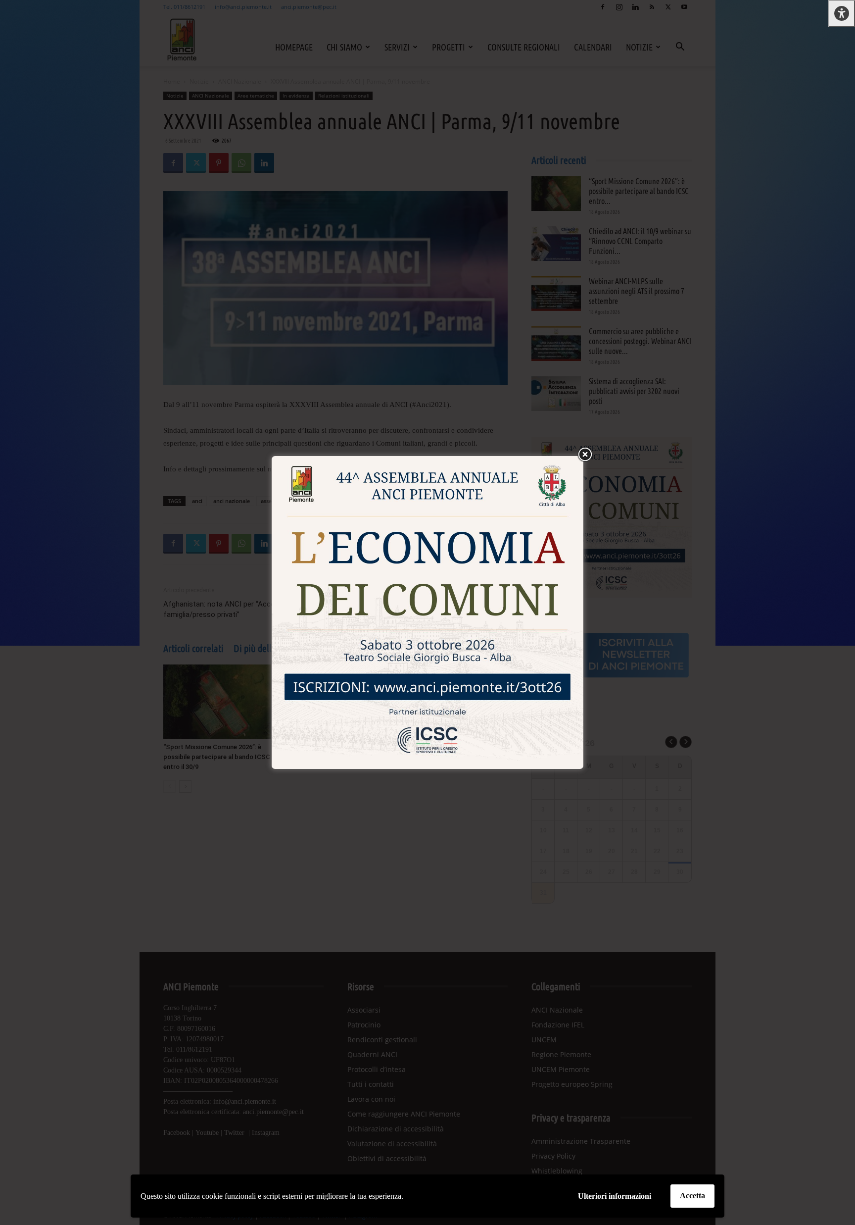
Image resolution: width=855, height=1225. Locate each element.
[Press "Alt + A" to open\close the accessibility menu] (841, 13)
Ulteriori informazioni (614, 1196)
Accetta (692, 1195)
